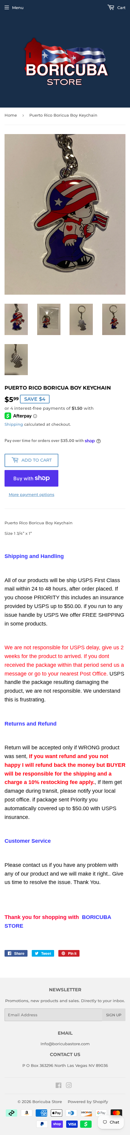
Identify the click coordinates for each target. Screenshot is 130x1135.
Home (11, 115)
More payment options (31, 494)
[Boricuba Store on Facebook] (58, 1086)
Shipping (14, 424)
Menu (18, 7)
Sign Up (114, 1015)
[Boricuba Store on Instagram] (69, 1086)
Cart (120, 7)
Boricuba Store (47, 1101)
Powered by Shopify (88, 1101)
